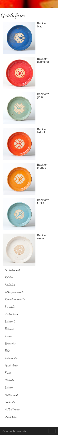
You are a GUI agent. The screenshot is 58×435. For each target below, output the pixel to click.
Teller (7, 350)
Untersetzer (10, 343)
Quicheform (11, 416)
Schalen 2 (10, 321)
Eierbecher (10, 284)
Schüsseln (10, 402)
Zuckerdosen (11, 314)
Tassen (8, 336)
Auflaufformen (12, 409)
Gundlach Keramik (14, 431)
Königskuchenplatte (15, 299)
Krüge (8, 372)
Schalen (9, 387)
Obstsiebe (9, 380)
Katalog (9, 277)
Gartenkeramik (12, 270)
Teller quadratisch (14, 292)
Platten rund (11, 394)
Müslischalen (11, 365)
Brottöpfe (10, 306)
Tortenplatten (11, 358)
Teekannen (10, 328)
